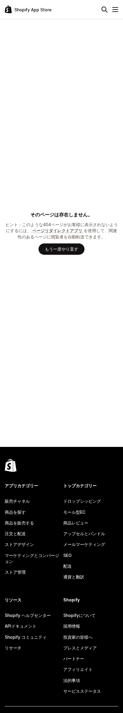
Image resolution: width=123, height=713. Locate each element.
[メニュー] (115, 10)
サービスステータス (82, 691)
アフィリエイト (78, 669)
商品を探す (15, 512)
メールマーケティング (84, 544)
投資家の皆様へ (78, 637)
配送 (67, 566)
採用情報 (71, 626)
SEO (67, 555)
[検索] (104, 10)
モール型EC (74, 512)
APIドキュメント (20, 626)
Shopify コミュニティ (26, 637)
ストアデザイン (19, 544)
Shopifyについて (79, 615)
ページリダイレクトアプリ (57, 230)
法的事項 (71, 680)
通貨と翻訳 (73, 576)
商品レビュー (75, 522)
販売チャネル (17, 501)
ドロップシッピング (82, 501)
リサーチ (13, 647)
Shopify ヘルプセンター (28, 615)
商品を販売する (19, 522)
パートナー (73, 658)
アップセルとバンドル (84, 533)
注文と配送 (15, 533)
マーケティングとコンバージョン (32, 558)
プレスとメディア (80, 647)
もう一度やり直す (61, 248)
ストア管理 (15, 572)
